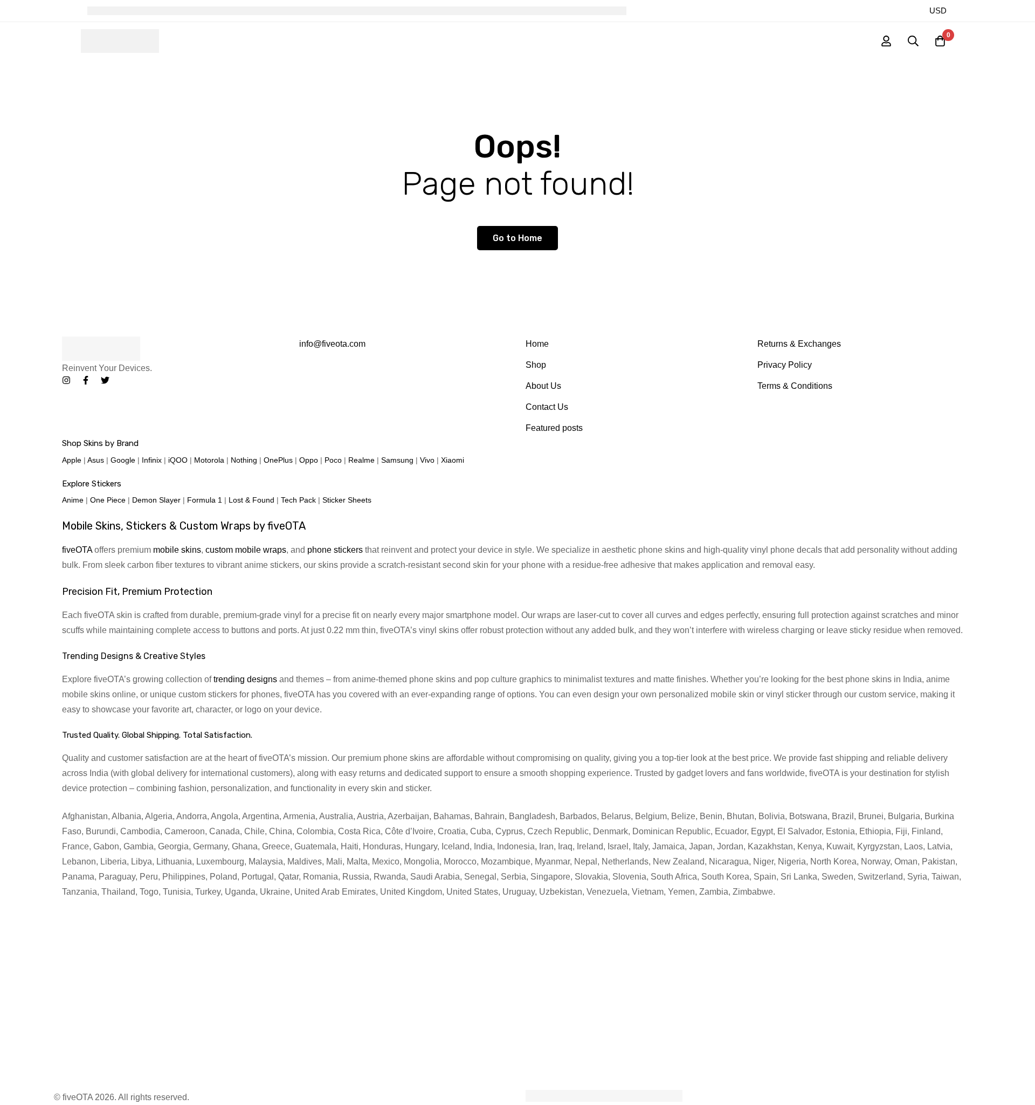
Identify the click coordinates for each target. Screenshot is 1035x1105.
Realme (361, 460)
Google (123, 460)
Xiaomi (452, 460)
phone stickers (335, 549)
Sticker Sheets (346, 500)
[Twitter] (105, 380)
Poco (333, 460)
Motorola (209, 460)
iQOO (178, 460)
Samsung (397, 460)
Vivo (427, 460)
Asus (95, 460)
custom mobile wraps (245, 549)
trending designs (245, 679)
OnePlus (278, 460)
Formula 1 (204, 500)
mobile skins (177, 549)
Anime (73, 500)
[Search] (913, 41)
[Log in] (886, 41)
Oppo (308, 460)
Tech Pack (298, 500)
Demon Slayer (156, 500)
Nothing (244, 460)
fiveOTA (77, 549)
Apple (71, 460)
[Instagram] (66, 380)
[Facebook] (85, 380)
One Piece (108, 500)
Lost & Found (251, 500)
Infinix (152, 460)
